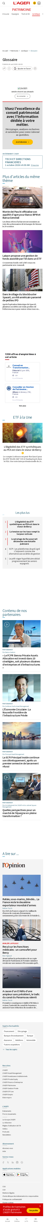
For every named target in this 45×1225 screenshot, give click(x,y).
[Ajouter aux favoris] (9, 68)
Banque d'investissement (13, 1035)
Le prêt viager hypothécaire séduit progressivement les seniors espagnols (24, 561)
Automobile (31, 1040)
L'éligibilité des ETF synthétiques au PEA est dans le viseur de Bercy (23, 448)
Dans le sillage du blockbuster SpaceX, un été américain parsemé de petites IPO (21, 297)
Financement (9, 1031)
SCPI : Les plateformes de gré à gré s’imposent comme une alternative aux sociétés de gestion (24, 551)
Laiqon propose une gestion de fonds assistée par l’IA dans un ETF (22, 257)
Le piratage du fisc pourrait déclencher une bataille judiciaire (24, 541)
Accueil (5, 51)
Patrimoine (14, 51)
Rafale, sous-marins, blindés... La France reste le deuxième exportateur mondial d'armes (20, 902)
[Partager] (4, 68)
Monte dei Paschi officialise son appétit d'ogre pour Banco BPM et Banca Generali (21, 214)
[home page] (22, 3)
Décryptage (22, 1031)
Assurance (8, 1040)
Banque (30, 1035)
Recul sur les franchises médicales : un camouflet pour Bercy (19, 949)
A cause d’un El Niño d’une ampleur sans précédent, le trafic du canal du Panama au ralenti (21, 994)
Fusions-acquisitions (12, 1044)
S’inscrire (35, 165)
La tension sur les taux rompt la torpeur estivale (25, 532)
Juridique (24, 51)
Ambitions (19, 1040)
